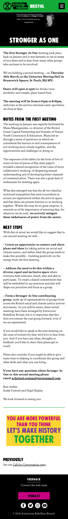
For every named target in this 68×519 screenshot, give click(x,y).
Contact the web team (34, 485)
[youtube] (45, 505)
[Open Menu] (62, 6)
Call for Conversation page (29, 465)
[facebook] (23, 505)
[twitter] (30, 505)
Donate (34, 496)
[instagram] (37, 505)
